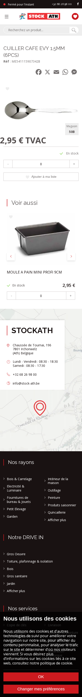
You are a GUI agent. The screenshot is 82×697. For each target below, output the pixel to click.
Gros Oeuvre (16, 554)
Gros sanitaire (17, 576)
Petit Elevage (16, 509)
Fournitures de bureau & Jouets (19, 500)
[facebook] (78, 4)
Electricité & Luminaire (15, 488)
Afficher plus (57, 520)
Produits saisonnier (62, 505)
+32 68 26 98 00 (62, 4)
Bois (10, 569)
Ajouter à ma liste (43, 176)
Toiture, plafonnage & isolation (30, 561)
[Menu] (7, 16)
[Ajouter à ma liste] (7, 89)
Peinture (54, 498)
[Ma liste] (75, 16)
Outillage (54, 490)
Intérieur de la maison (58, 481)
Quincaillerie (57, 512)
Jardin (11, 584)
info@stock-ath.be (26, 383)
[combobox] (36, 30)
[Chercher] (74, 30)
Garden (12, 517)
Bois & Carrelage (19, 479)
